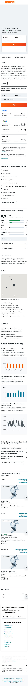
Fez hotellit (6, 646)
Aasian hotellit (19, 678)
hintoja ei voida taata (11, 661)
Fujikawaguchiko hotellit (17, 681)
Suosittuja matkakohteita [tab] (9, 616)
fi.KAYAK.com (7, 678)
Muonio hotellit (7, 640)
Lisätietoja (4, 151)
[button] (2, 2)
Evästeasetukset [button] (4, 158)
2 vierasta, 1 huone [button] (8, 41)
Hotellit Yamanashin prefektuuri (17, 680)
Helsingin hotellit (8, 636)
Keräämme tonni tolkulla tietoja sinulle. (12, 668)
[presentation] (14, 350)
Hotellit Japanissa (5, 680)
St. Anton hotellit (8, 629)
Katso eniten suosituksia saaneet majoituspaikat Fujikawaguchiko (21, 551)
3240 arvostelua (16, 30)
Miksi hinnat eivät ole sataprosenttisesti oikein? (12, 670)
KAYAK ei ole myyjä (7, 665)
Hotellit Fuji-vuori (7, 681)
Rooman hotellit (7, 627)
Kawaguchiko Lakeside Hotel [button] (8, 571)
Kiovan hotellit (7, 642)
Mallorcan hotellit (8, 625)
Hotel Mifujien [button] (4, 501)
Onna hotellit (7, 644)
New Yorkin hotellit (8, 638)
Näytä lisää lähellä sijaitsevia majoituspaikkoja (22, 481)
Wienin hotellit (7, 631)
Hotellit (12, 678)
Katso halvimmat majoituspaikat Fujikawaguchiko (23, 515)
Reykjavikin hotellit (8, 634)
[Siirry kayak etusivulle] (9, 2)
